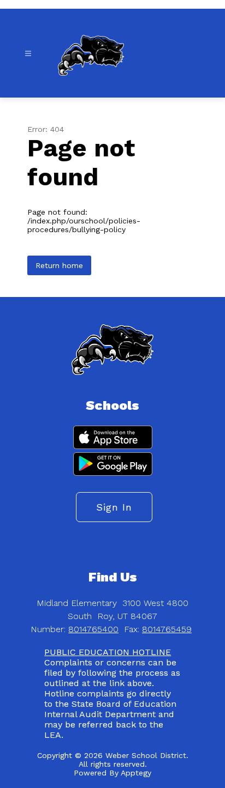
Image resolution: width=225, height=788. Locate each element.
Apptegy (136, 772)
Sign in (114, 507)
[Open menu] (28, 53)
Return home (59, 265)
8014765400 (93, 629)
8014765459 (167, 629)
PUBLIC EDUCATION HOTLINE (107, 652)
